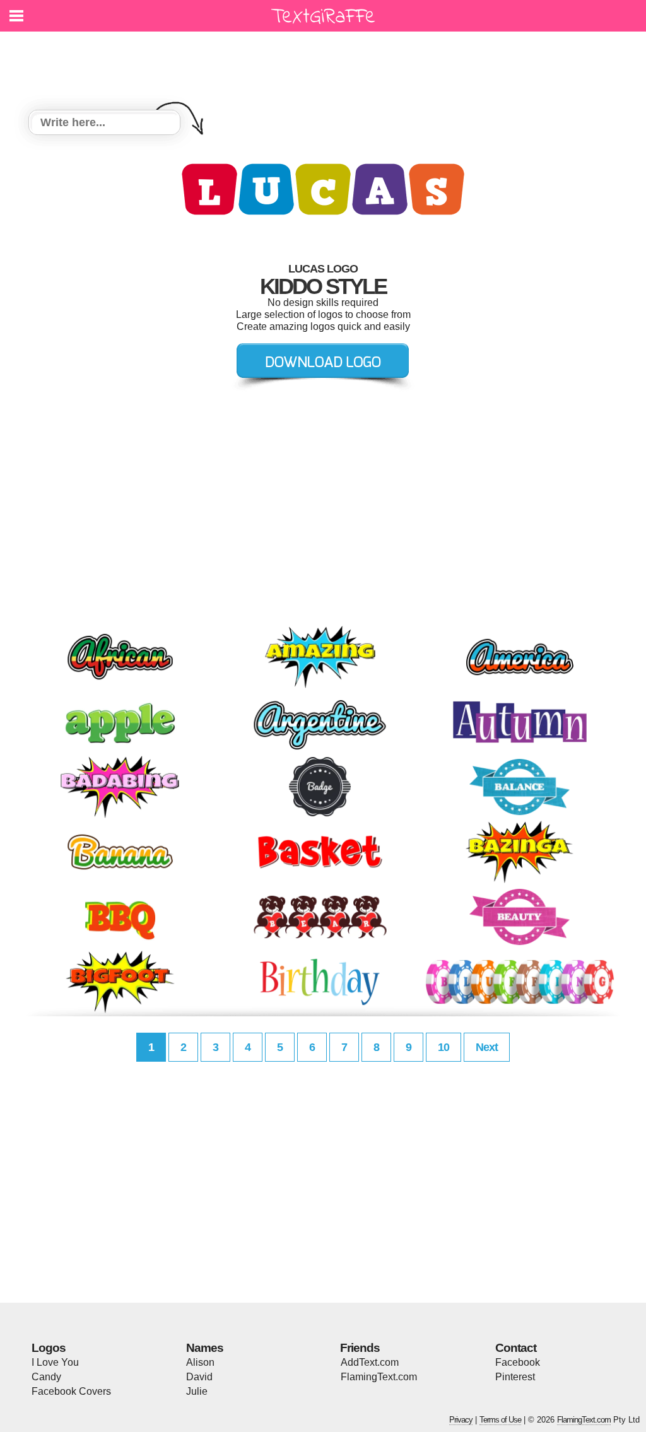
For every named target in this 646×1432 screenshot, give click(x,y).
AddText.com (370, 1362)
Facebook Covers (71, 1391)
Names (204, 1347)
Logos (49, 1347)
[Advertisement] (326, 63)
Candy (46, 1376)
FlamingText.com (379, 1376)
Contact (515, 1347)
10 (443, 1047)
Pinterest (515, 1376)
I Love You (55, 1362)
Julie (197, 1391)
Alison (200, 1362)
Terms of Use (500, 1419)
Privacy (461, 1419)
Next (487, 1047)
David (199, 1376)
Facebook (517, 1362)
